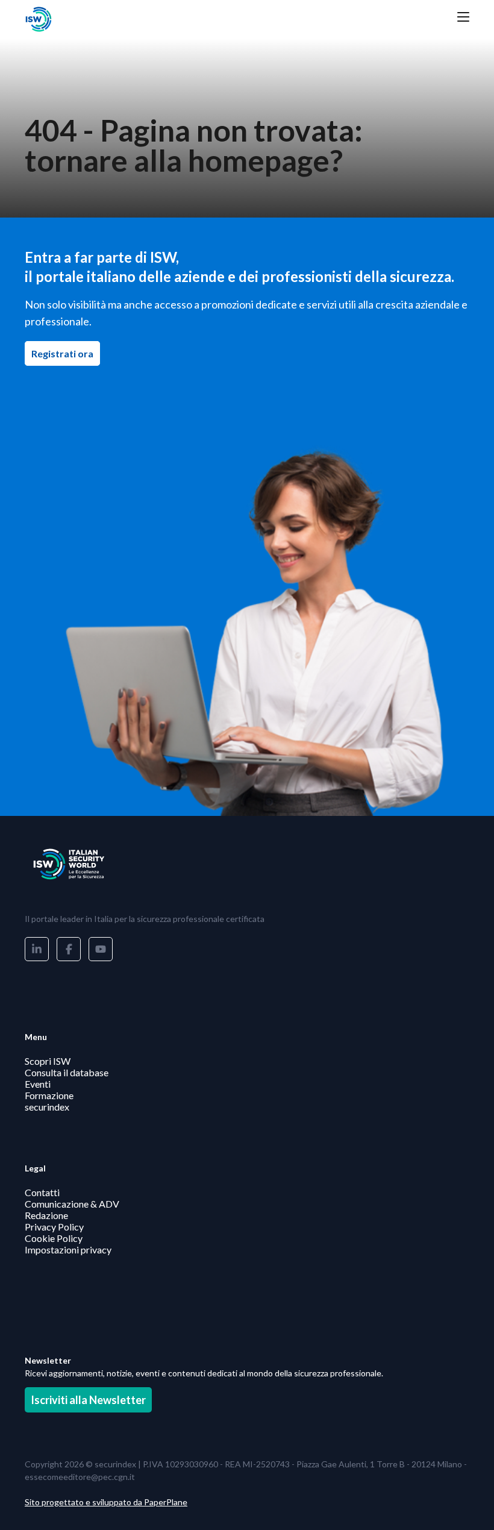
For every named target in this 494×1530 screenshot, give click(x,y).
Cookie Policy (54, 1238)
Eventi (38, 1083)
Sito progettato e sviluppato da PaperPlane (106, 1502)
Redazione (46, 1215)
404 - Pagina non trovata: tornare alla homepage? (194, 145)
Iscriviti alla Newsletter (88, 1399)
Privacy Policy (54, 1226)
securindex (47, 1106)
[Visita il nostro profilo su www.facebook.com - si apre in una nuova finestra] (68, 949)
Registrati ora (65, 353)
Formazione (49, 1095)
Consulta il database (66, 1072)
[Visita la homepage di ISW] (85, 19)
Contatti (42, 1192)
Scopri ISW (47, 1061)
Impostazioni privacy (68, 1249)
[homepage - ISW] (85, 864)
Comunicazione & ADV (72, 1203)
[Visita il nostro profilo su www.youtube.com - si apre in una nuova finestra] (100, 949)
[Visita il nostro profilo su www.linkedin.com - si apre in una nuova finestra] (36, 949)
